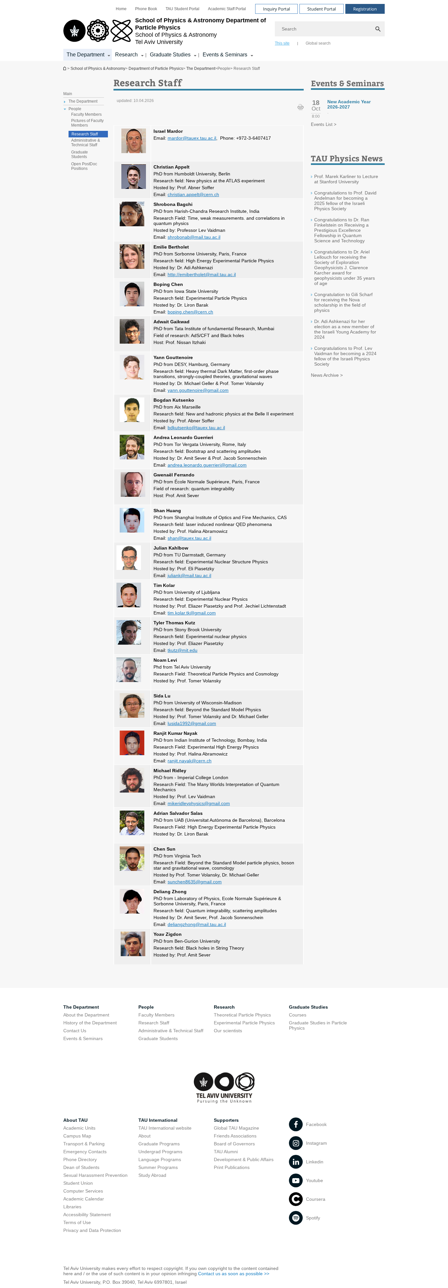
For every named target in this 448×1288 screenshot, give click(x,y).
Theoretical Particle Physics (242, 1014)
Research (126, 54)
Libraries (72, 1206)
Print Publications (232, 1167)
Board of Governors (234, 1143)
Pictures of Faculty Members (87, 123)
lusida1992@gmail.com (192, 723)
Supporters (226, 1120)
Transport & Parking (84, 1143)
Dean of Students (81, 1167)
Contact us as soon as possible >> (233, 1273)
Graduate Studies (170, 54)
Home (121, 9)
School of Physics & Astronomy (98, 68)
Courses (297, 1014)
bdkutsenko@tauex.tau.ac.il (196, 427)
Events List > (323, 124)
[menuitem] (121, 8)
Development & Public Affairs (244, 1159)
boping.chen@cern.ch (190, 311)
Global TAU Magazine (236, 1128)
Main (67, 93)
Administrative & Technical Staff (85, 142)
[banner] (224, 30)
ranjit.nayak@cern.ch (190, 760)
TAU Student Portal (182, 9)
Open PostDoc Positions (84, 166)
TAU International (157, 1120)
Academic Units (79, 1128)
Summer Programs (158, 1167)
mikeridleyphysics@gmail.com (199, 803)
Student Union (78, 1183)
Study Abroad (152, 1175)
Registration (365, 9)
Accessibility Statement (87, 1214)
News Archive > (327, 375)
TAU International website (165, 1128)
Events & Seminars (225, 54)
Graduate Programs (159, 1143)
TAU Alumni (226, 1151)
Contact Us (74, 1030)
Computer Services (83, 1191)
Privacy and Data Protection (92, 1230)
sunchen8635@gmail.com (195, 881)
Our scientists (228, 1030)
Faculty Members (86, 114)
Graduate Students (79, 154)
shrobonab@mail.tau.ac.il (194, 237)
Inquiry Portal (276, 9)
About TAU (75, 1120)
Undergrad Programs (160, 1151)
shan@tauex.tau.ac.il (189, 538)
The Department (85, 54)
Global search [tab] (318, 43)
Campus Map (77, 1135)
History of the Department (90, 1022)
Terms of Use (77, 1222)
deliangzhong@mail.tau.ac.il (197, 924)
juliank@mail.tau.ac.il (189, 575)
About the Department (86, 1014)
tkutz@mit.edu (182, 650)
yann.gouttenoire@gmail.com (198, 390)
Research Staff (84, 134)
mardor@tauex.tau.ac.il (192, 138)
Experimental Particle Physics (244, 1022)
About (144, 1135)
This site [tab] (282, 43)
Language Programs (159, 1159)
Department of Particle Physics (65, 68)
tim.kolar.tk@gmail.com (192, 612)
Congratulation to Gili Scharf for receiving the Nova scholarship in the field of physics (343, 302)
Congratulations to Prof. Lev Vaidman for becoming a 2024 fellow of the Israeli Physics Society (345, 356)
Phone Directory (80, 1159)
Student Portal (321, 9)
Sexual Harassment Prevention (95, 1175)
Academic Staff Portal (227, 9)
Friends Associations (235, 1135)
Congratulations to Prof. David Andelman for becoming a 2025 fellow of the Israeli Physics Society (345, 200)
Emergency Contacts (85, 1151)
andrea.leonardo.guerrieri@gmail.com (207, 465)
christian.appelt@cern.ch (193, 194)
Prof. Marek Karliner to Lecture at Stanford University (346, 179)
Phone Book (146, 9)
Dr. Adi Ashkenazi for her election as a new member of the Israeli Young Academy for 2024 (345, 329)
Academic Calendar (83, 1198)
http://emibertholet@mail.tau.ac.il (202, 274)
